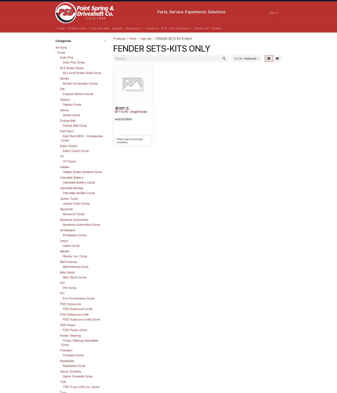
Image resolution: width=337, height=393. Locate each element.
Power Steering (70, 335)
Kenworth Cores (74, 214)
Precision (66, 350)
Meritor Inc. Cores (75, 256)
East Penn (67, 131)
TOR (63, 382)
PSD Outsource (70, 304)
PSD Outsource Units (74, 314)
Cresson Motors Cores (78, 94)
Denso (64, 110)
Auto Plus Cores (74, 62)
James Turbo (69, 198)
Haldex (64, 167)
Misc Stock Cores (74, 277)
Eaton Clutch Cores (76, 151)
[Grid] (269, 58)
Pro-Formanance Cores (79, 298)
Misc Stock (67, 272)
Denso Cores (71, 115)
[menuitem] (60, 28)
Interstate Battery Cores (79, 182)
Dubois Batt (67, 120)
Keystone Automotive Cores (81, 224)
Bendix (64, 78)
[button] (246, 58)
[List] (277, 58)
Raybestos (67, 361)
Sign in (273, 12)
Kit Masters (67, 230)
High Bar (146, 38)
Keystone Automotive (74, 219)
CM (62, 89)
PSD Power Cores (75, 330)
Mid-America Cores (75, 266)
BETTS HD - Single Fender (131, 111)
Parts (132, 38)
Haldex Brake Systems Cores (82, 172)
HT (62, 156)
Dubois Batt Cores (75, 125)
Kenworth (66, 209)
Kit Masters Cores (75, 235)
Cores (61, 52)
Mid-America (68, 262)
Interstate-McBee (71, 188)
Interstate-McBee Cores (79, 193)
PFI (62, 293)
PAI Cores (69, 288)
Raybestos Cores (74, 366)
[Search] (224, 58)
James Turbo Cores (76, 203)
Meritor (65, 251)
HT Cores (69, 161)
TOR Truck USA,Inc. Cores (81, 387)
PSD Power (68, 325)
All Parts (61, 47)
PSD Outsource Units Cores (81, 319)
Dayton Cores (72, 104)
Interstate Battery (71, 177)
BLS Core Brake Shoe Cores (82, 73)
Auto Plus (66, 57)
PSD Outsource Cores (77, 309)
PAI (62, 283)
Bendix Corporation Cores (80, 83)
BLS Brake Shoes (72, 68)
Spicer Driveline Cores (78, 376)
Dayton (65, 99)
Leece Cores (71, 245)
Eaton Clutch (68, 146)
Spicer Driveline (70, 371)
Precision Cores (73, 355)
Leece (64, 241)
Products (119, 38)
